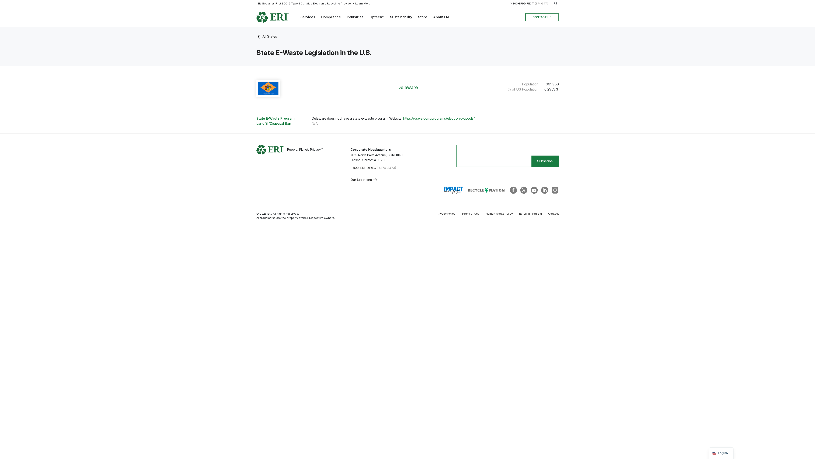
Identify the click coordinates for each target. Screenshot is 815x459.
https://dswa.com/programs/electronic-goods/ (439, 118)
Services (308, 17)
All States (269, 36)
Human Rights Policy (499, 213)
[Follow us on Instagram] (555, 190)
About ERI (441, 17)
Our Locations (361, 180)
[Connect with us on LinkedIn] (544, 190)
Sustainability (401, 17)
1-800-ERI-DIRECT (522, 3)
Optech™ (377, 17)
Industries (355, 17)
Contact (553, 213)
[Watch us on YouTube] (534, 190)
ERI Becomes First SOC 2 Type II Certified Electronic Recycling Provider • (314, 3)
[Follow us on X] (524, 190)
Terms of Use (470, 213)
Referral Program (530, 213)
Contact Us (542, 17)
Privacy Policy (446, 213)
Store (422, 17)
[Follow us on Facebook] (513, 190)
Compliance (331, 17)
